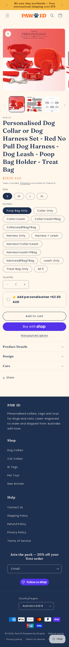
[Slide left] (4, 105)
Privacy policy (14, 639)
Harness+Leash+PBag (22, 252)
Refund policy (56, 633)
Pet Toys (13, 475)
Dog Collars (15, 450)
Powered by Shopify (34, 633)
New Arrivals (15, 484)
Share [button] (10, 377)
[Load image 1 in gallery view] (17, 104)
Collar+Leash (16, 219)
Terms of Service (19, 541)
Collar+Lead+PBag (48, 219)
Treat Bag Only (17, 269)
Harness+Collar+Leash (22, 244)
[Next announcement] (62, 5)
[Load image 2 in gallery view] (34, 104)
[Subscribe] (57, 569)
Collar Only (45, 211)
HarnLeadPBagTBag (20, 260)
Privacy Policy (16, 532)
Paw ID (18, 633)
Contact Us (15, 507)
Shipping (25, 183)
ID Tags (12, 467)
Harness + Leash (47, 235)
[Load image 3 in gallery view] (52, 104)
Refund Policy (16, 524)
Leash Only (52, 260)
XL (42, 196)
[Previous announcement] (7, 5)
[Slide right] (65, 105)
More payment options (34, 335)
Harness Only (16, 235)
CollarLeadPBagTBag (21, 227)
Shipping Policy (17, 516)
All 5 (41, 269)
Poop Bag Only (17, 211)
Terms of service (35, 639)
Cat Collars (15, 459)
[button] (7, 15)
